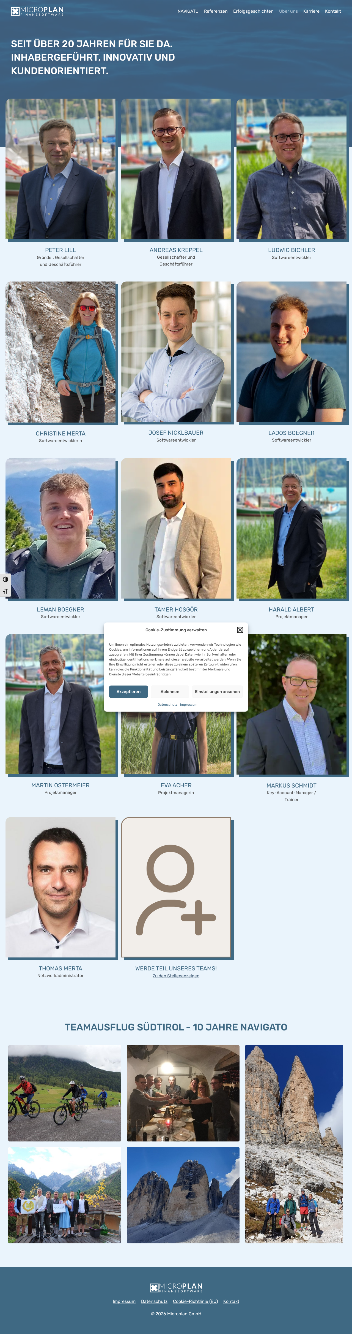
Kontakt (333, 11)
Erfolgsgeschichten (253, 11)
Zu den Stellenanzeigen (176, 975)
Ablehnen (170, 691)
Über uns (288, 11)
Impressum (188, 704)
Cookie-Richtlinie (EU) (195, 1301)
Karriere (311, 11)
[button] (240, 629)
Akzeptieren (129, 691)
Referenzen (216, 11)
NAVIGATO (188, 11)
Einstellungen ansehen (217, 691)
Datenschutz (167, 704)
